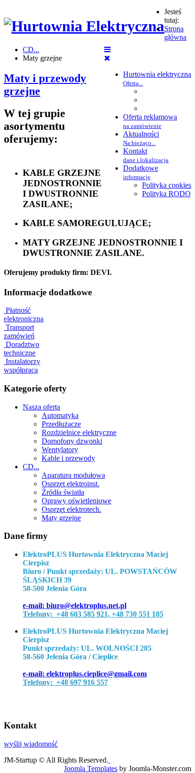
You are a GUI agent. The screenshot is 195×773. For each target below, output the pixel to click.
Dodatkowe (140, 172)
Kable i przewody (68, 458)
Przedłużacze (61, 424)
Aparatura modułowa (73, 475)
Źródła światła (63, 492)
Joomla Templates (90, 768)
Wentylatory (60, 450)
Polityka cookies (166, 185)
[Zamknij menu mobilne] (107, 58)
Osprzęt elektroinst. (70, 484)
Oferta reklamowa (150, 121)
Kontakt (145, 155)
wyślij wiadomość (31, 744)
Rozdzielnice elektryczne (79, 432)
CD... (31, 467)
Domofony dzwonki (72, 441)
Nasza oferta (41, 407)
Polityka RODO (166, 194)
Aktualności (141, 138)
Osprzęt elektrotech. (71, 509)
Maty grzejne (61, 518)
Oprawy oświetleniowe (76, 501)
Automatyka (60, 415)
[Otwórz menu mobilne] (107, 49)
